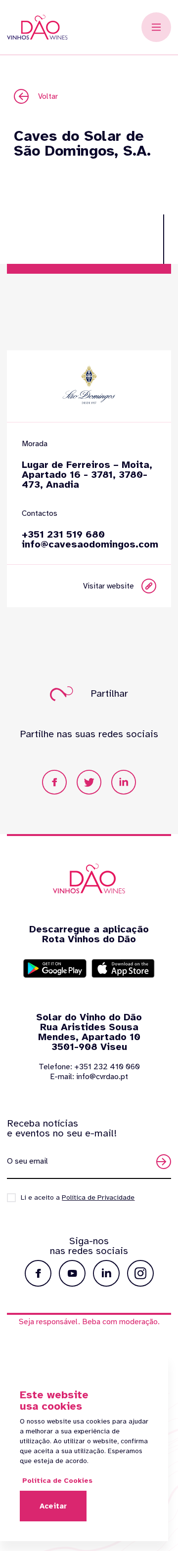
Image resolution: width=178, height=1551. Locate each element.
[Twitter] (89, 782)
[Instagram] (140, 1273)
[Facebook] (54, 782)
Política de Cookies (57, 1480)
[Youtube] (72, 1273)
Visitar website (108, 586)
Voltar (48, 96)
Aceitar (53, 1506)
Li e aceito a (77, 1197)
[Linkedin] (123, 782)
